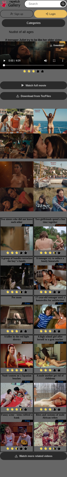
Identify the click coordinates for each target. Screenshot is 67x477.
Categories (34, 22)
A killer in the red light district (16, 338)
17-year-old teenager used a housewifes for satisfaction (50, 299)
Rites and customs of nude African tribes (50, 416)
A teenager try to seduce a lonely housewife (50, 259)
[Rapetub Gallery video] (12, 4)
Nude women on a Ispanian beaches (16, 377)
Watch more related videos (35, 455)
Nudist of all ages (21, 32)
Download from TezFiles (36, 96)
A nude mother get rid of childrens (50, 377)
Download (58, 45)
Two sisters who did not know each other (17, 220)
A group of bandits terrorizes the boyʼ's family (16, 259)
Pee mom (17, 297)
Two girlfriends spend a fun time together (50, 220)
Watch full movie (36, 85)
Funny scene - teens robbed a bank (16, 416)
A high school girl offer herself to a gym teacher (50, 338)
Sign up (18, 13)
